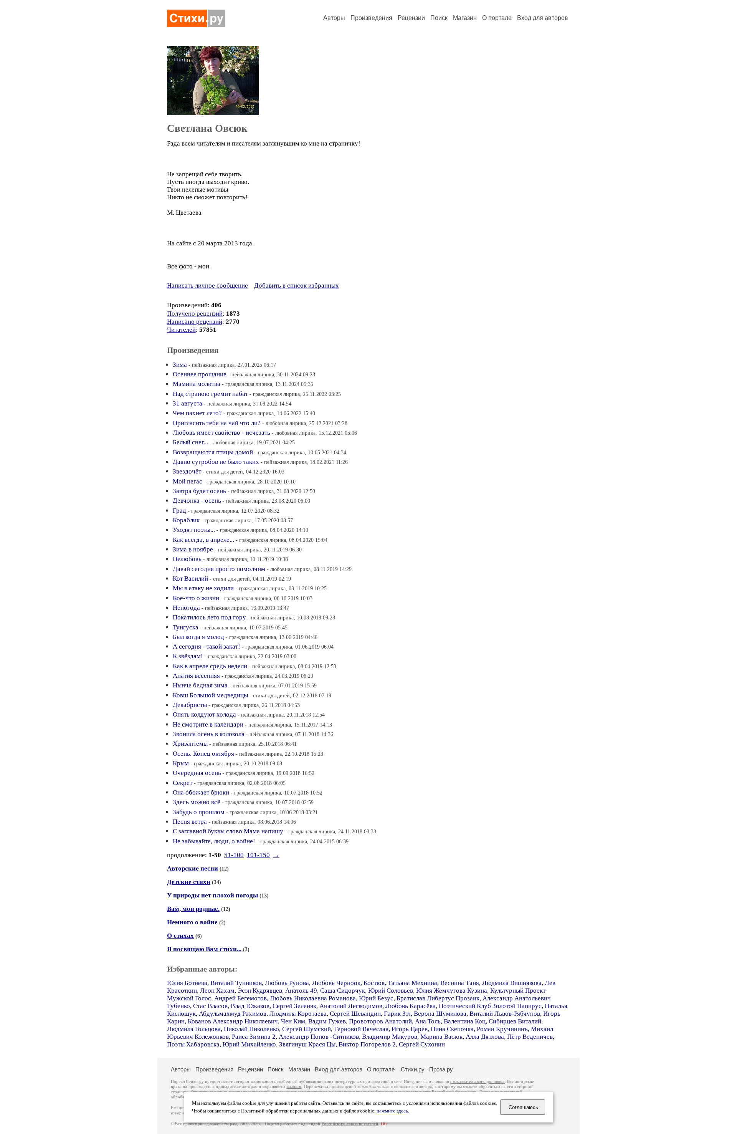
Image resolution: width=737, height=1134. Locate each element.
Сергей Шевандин (355, 1013)
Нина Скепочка (452, 1029)
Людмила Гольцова (194, 1029)
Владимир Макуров (389, 1036)
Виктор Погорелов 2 (367, 1044)
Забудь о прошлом (199, 812)
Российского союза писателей (350, 1124)
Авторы (334, 18)
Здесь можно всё (196, 802)
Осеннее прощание (199, 374)
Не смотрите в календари (208, 724)
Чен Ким (293, 1021)
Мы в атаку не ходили (203, 588)
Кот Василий (190, 578)
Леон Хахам (217, 990)
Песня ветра (190, 821)
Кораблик (186, 520)
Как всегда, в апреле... (203, 539)
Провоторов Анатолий (380, 1021)
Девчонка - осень (197, 500)
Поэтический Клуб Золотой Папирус (490, 1006)
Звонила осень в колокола (209, 734)
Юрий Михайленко (249, 1044)
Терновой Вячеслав (361, 1029)
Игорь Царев (410, 1029)
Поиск (439, 18)
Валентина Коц (465, 1021)
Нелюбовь (187, 559)
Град (179, 510)
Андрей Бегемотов (240, 998)
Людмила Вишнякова (512, 983)
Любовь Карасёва (410, 1006)
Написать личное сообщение (207, 285)
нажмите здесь (392, 1111)
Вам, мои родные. (193, 908)
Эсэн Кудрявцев (260, 990)
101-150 (258, 855)
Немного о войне (192, 922)
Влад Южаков (250, 1006)
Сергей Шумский (306, 1029)
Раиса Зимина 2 (254, 1036)
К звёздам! (188, 656)
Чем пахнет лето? (197, 413)
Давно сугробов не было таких (216, 461)
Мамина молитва (196, 383)
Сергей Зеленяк (294, 1006)
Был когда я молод (198, 637)
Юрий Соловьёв (390, 990)
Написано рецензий (194, 321)
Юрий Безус (376, 998)
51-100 (234, 855)
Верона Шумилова (440, 1013)
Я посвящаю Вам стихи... (204, 949)
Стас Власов (210, 1006)
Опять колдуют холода (204, 714)
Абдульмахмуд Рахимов (232, 1013)
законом (293, 1086)
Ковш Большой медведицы (210, 695)
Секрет (182, 782)
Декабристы (190, 705)
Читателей (181, 329)
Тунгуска (185, 627)
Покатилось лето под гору (209, 617)
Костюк (374, 983)
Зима (180, 364)
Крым (181, 763)
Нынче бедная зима (200, 685)
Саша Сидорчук (342, 990)
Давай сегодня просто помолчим (219, 569)
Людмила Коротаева (298, 1013)
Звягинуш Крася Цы (307, 1044)
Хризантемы (190, 743)
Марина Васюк (441, 1036)
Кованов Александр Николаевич (233, 1021)
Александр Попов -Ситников (319, 1036)
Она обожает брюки (201, 792)
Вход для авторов (542, 18)
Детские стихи (188, 882)
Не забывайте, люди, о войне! (214, 841)
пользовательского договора (477, 1081)
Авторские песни (192, 868)
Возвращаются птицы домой (213, 452)
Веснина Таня (459, 983)
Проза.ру (441, 1069)
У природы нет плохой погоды (212, 895)
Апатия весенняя (196, 675)
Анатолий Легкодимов (350, 1006)
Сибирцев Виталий (515, 1021)
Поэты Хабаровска (193, 1044)
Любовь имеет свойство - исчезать (221, 432)
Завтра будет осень (199, 491)
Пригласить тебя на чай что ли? (217, 423)
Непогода (186, 607)
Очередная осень (197, 772)
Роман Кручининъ (502, 1029)
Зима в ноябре (193, 549)
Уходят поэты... (194, 529)
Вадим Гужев (327, 1021)
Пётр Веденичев (530, 1036)
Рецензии (411, 18)
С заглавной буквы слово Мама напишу (228, 831)
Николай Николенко (251, 1029)
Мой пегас (187, 481)
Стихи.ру (413, 1069)
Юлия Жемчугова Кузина (451, 990)
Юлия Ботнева (187, 983)
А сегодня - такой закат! (206, 646)
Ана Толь (428, 1021)
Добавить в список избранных (296, 285)
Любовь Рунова (287, 983)
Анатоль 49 (301, 990)
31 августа (187, 403)
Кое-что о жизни (196, 598)
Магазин (465, 18)
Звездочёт (187, 471)
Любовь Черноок (336, 983)
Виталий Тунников (236, 983)
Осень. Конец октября (203, 753)
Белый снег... (190, 442)
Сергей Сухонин (422, 1044)
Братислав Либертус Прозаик (438, 998)
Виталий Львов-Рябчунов (504, 1013)
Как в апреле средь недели (210, 666)
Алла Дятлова (485, 1036)
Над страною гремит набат (210, 393)
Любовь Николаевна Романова (313, 998)
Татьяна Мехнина (412, 983)
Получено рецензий (195, 313)
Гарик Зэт (397, 1013)
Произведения (371, 18)
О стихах (180, 935)
